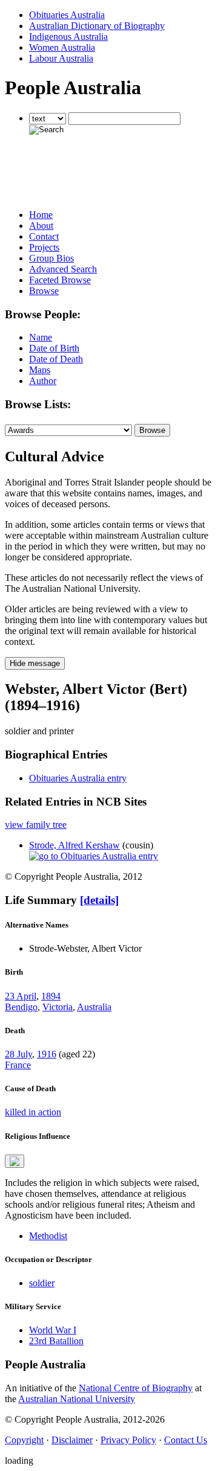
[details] (99, 900)
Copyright (24, 1440)
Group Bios (51, 258)
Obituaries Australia (67, 15)
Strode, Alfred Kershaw (74, 845)
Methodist (48, 1236)
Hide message (35, 663)
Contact (44, 236)
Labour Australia (61, 58)
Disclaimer (72, 1440)
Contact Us (185, 1440)
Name (40, 337)
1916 (46, 1054)
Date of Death (56, 359)
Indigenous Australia (68, 36)
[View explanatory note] (14, 1161)
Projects (44, 247)
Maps (39, 370)
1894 (51, 996)
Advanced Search (63, 269)
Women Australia (62, 47)
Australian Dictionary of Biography (97, 26)
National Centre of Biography (136, 1388)
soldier (41, 1283)
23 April (20, 996)
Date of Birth (54, 348)
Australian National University (76, 1399)
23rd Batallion (56, 1341)
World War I (52, 1330)
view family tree (36, 824)
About (41, 225)
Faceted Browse (60, 280)
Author (42, 381)
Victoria (57, 1007)
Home (41, 215)
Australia (94, 1007)
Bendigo (21, 1007)
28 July (18, 1054)
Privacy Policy (128, 1440)
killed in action (33, 1112)
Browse (44, 291)
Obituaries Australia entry (78, 778)
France (18, 1065)
